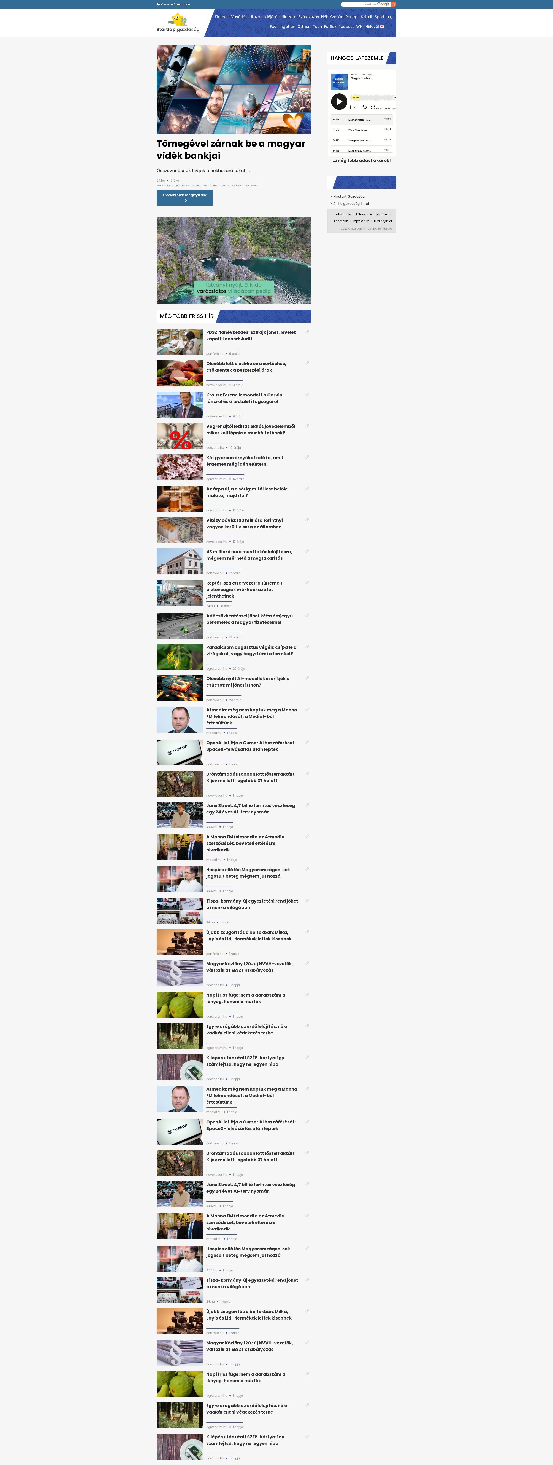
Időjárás (272, 16)
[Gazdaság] (180, 23)
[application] (234, 260)
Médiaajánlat (383, 221)
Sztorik (367, 16)
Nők (324, 16)
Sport (380, 16)
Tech (317, 26)
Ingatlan (287, 26)
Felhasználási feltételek (350, 214)
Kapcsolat (341, 221)
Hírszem (289, 16)
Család (336, 16)
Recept (352, 16)
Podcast (346, 26)
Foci (273, 26)
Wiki (359, 26)
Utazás (255, 16)
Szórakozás (309, 16)
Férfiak (330, 26)
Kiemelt (222, 16)
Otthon (304, 26)
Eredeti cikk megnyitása (185, 195)
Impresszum (361, 221)
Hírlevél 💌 (375, 26)
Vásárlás (239, 16)
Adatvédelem (379, 214)
